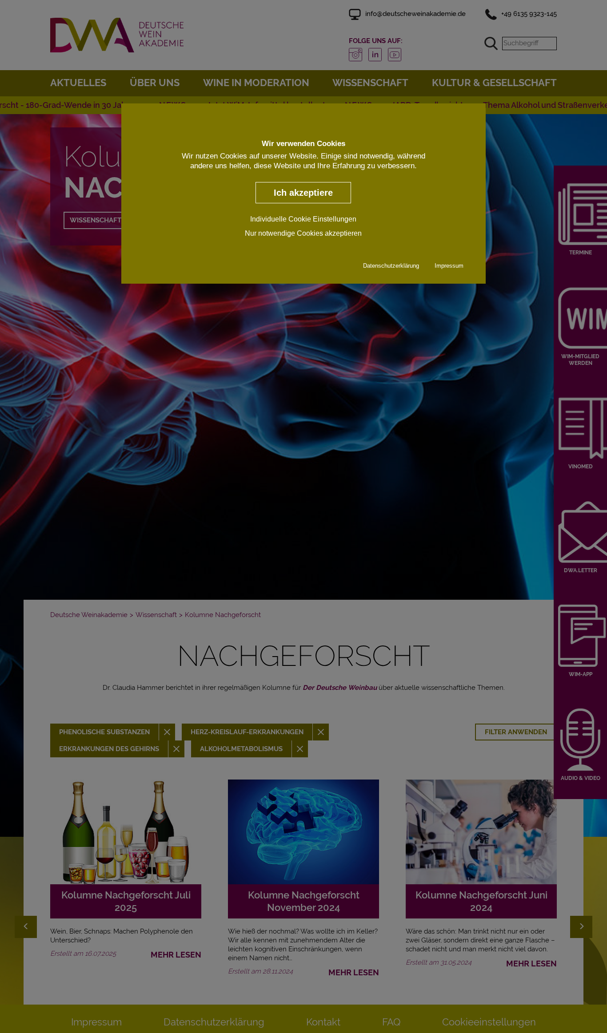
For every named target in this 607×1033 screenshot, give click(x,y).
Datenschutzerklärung (391, 265)
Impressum (449, 265)
